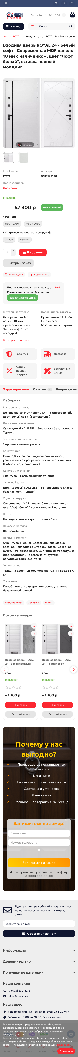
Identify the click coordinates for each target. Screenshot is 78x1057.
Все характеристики (16, 340)
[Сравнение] (64, 3)
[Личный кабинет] (72, 3)
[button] (4, 669)
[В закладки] (34, 626)
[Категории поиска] (32, 26)
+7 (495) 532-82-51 (47, 15)
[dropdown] (6, 3)
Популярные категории (23, 972)
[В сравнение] (34, 633)
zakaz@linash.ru (17, 996)
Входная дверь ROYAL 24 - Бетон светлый (19, 661)
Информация (14, 950)
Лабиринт (10, 188)
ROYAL (16, 36)
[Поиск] (71, 26)
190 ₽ (56, 287)
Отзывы (41, 389)
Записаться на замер (39, 863)
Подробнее (64, 1044)
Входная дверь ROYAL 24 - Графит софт (56, 661)
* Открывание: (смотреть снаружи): (27, 232)
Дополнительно (17, 961)
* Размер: (9, 216)
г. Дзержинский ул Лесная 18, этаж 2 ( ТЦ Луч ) (38, 1011)
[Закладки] (56, 3)
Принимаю (66, 1051)
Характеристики (16, 389)
